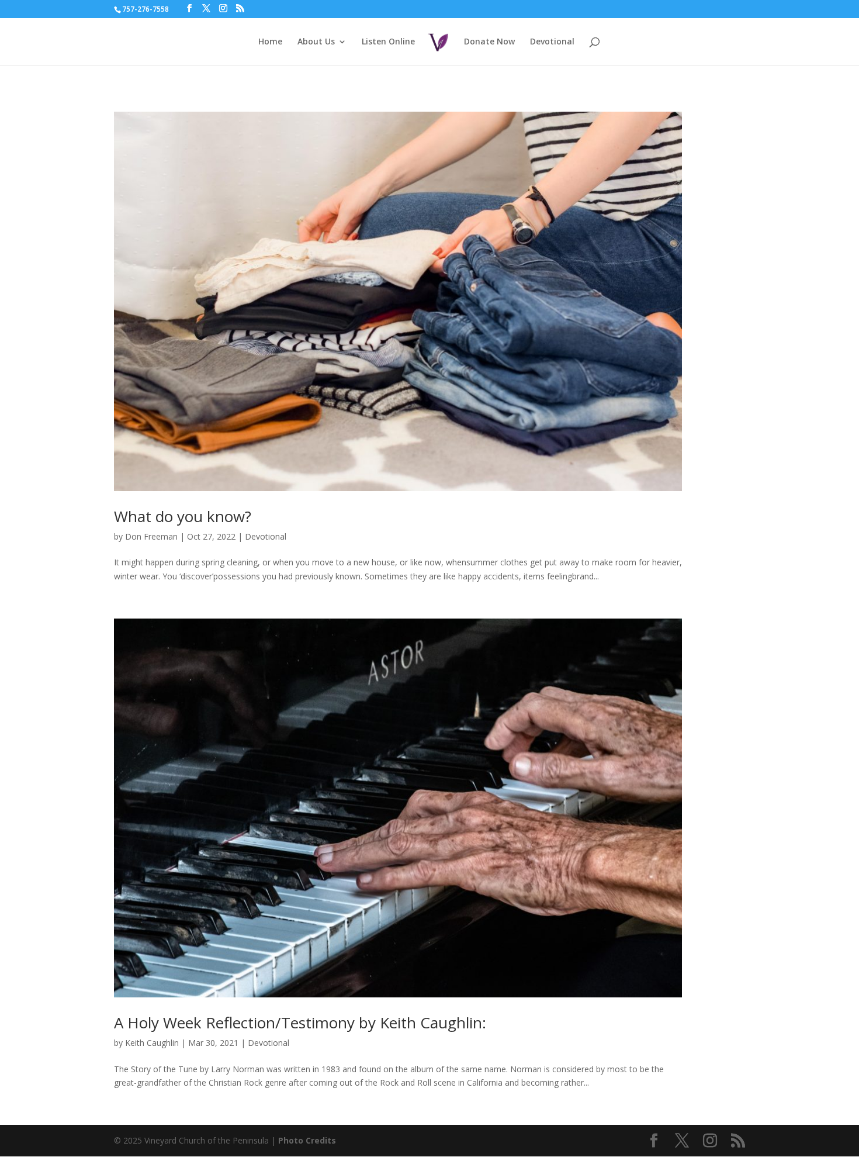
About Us (316, 42)
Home (270, 42)
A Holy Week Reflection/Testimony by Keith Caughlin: (300, 1022)
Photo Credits (307, 1140)
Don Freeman (151, 536)
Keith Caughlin (152, 1042)
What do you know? (182, 516)
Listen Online (388, 42)
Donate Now (489, 42)
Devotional (552, 42)
